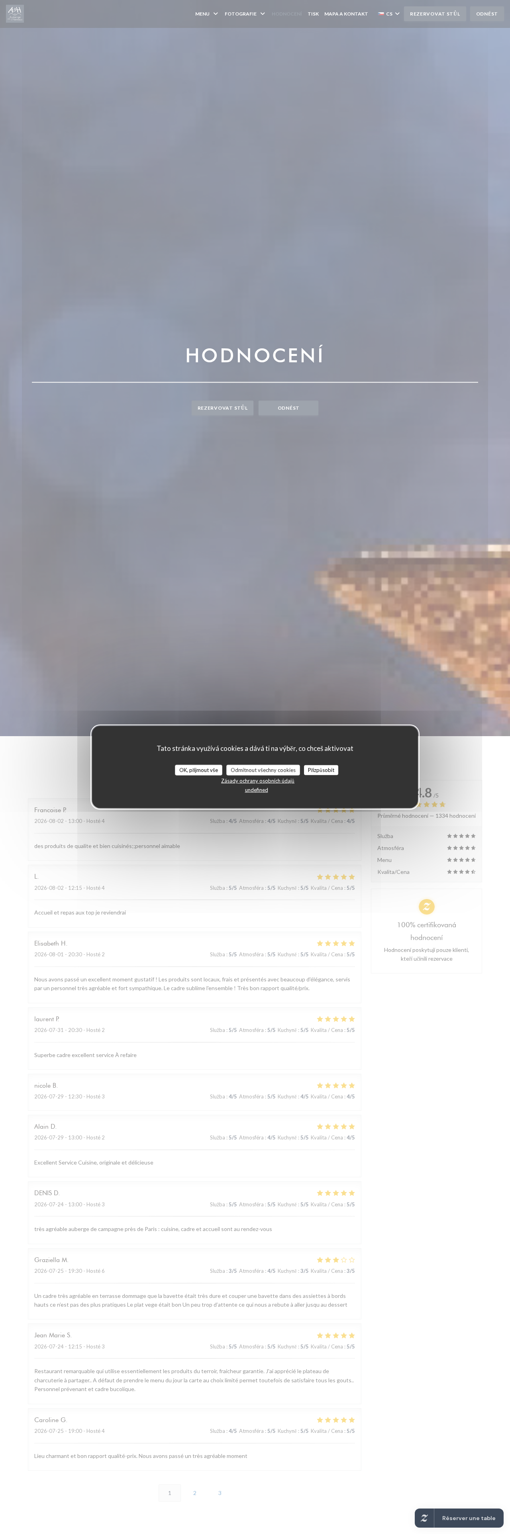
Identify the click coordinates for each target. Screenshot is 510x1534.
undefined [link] (256, 790)
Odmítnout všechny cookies (263, 769)
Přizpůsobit (321, 769)
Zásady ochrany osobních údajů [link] (257, 781)
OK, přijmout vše (198, 769)
